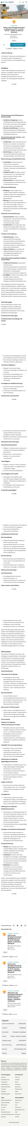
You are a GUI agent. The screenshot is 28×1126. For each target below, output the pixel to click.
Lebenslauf (17, 1084)
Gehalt (16, 1091)
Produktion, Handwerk (13, 933)
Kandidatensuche (5, 1079)
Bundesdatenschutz (20, 1109)
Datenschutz (18, 1107)
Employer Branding (5, 1086)
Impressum (17, 1114)
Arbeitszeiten (18, 1093)
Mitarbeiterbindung (5, 1112)
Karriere (3, 1109)
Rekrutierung (4, 1105)
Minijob (14, 40)
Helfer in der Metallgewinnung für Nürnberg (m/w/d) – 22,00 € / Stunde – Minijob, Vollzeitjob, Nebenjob (14, 939)
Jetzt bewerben (18, 44)
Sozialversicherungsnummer (7, 1114)
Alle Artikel (3, 1116)
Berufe (16, 1082)
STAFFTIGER (14, 25)
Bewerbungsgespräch (6, 1100)
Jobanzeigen (4, 1082)
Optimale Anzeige (5, 1102)
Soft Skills (3, 1107)
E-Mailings (3, 1091)
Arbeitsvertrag (18, 1089)
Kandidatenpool (5, 1084)
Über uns (17, 1102)
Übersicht (3, 1077)
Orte (16, 1105)
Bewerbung (18, 1086)
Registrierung (18, 1100)
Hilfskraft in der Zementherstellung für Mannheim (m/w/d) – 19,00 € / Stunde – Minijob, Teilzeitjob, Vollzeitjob (15, 997)
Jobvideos (3, 1089)
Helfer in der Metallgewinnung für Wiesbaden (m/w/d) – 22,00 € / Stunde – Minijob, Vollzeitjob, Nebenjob (15, 968)
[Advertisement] (14, 99)
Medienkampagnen (5, 1093)
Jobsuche (17, 1079)
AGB (16, 1112)
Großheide (22, 1028)
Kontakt (17, 1116)
